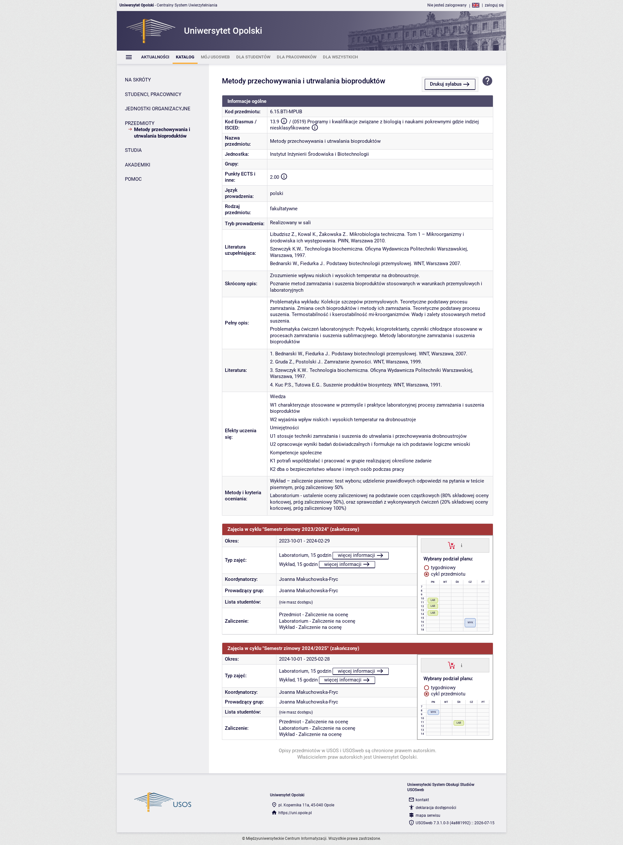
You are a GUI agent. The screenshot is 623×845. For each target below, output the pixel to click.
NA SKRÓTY (138, 80)
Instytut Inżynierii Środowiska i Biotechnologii (319, 154)
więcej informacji (356, 555)
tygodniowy (443, 567)
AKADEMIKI (137, 165)
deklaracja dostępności (436, 807)
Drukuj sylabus (446, 84)
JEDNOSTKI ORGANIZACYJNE (157, 109)
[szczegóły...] (461, 545)
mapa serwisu (428, 815)
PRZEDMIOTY (139, 123)
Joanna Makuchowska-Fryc (308, 579)
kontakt (422, 800)
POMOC (133, 179)
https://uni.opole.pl (295, 813)
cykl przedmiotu (447, 574)
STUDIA (133, 150)
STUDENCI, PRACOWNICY (153, 94)
